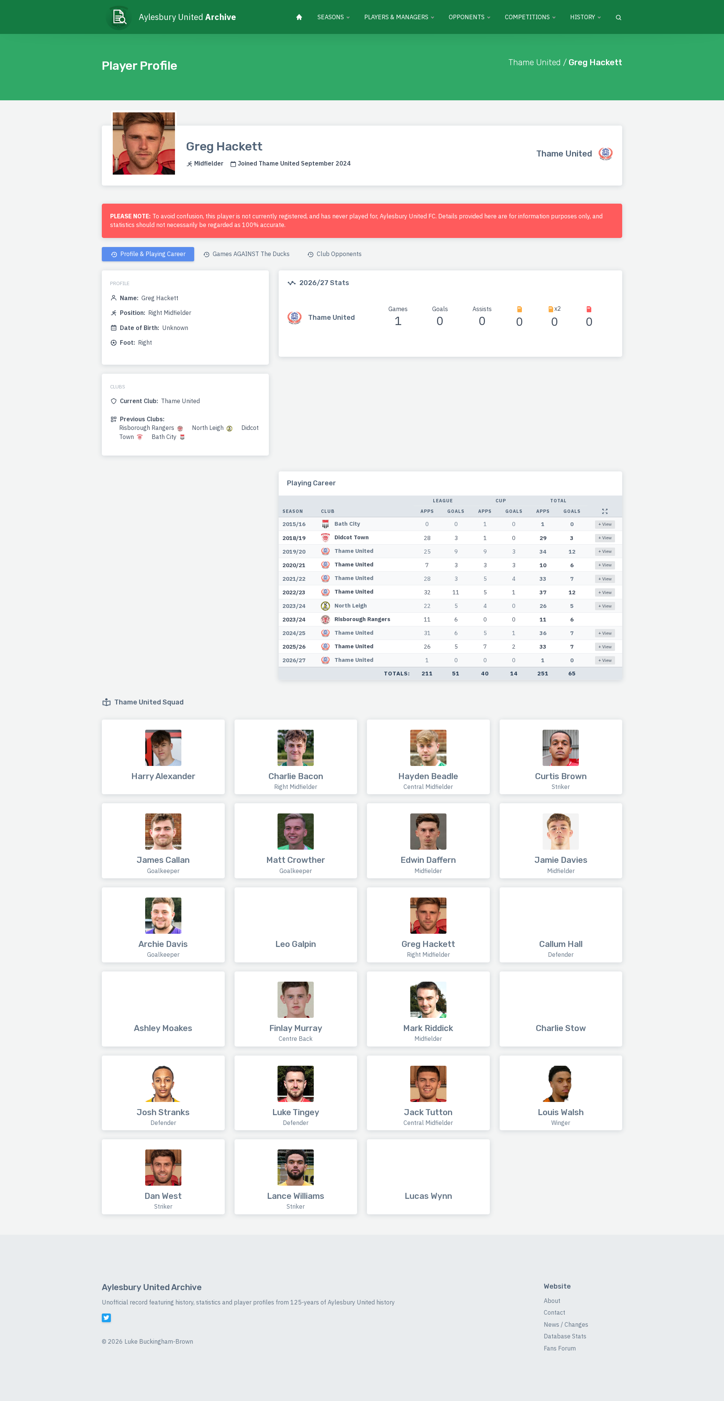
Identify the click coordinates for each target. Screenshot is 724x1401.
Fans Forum (560, 1348)
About (552, 1300)
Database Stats (565, 1336)
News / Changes (566, 1324)
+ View (605, 524)
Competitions (527, 17)
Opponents (467, 17)
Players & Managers (396, 17)
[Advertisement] (450, 418)
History (582, 17)
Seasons (331, 17)
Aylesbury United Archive (152, 1287)
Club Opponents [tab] (338, 254)
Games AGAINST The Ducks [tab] (250, 254)
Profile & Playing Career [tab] (152, 254)
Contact (554, 1312)
